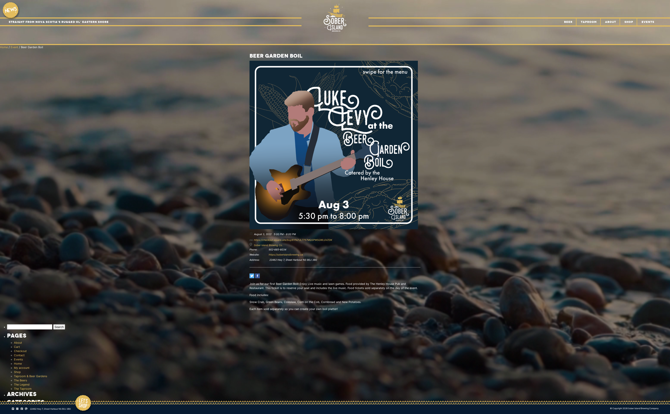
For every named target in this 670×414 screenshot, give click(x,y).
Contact (19, 355)
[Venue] (251, 244)
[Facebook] (257, 275)
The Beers (20, 380)
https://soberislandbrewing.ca (286, 254)
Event (14, 47)
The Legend (21, 384)
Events (648, 22)
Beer (568, 22)
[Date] (251, 233)
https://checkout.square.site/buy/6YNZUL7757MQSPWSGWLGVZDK (292, 239)
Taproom (589, 22)
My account (21, 367)
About (610, 22)
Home (4, 47)
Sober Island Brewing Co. (268, 245)
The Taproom (23, 388)
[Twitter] (252, 275)
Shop (628, 22)
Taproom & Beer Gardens (30, 376)
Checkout (20, 351)
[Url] (251, 239)
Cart (17, 347)
